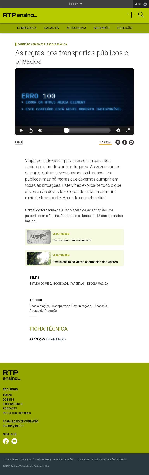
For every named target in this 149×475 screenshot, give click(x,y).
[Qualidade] (133, 470)
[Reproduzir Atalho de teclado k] (6, 470)
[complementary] (74, 237)
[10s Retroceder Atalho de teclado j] (15, 470)
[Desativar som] (24, 470)
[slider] (88, 470)
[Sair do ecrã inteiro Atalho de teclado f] (142, 470)
